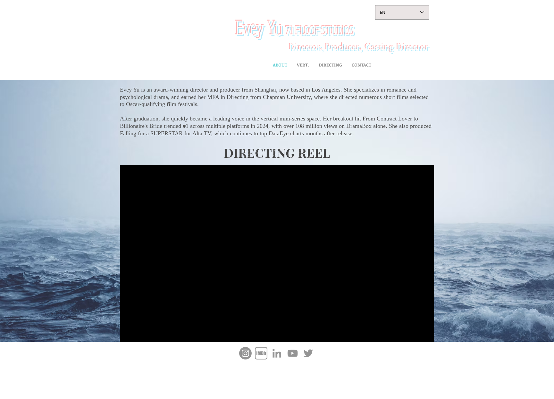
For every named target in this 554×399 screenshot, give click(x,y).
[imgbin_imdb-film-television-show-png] (261, 353)
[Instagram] (245, 353)
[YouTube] (292, 353)
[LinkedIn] (277, 353)
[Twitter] (308, 353)
